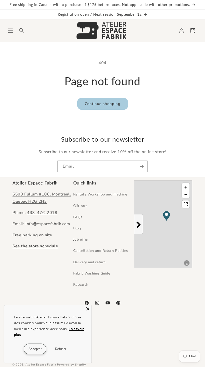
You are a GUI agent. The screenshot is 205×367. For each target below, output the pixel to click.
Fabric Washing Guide (91, 273)
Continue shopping (102, 103)
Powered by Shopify (71, 365)
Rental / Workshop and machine (100, 194)
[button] (10, 30)
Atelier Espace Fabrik (41, 365)
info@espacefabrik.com (48, 224)
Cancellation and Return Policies (100, 250)
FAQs (77, 217)
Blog (77, 228)
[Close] (87, 308)
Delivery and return (89, 262)
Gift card (80, 205)
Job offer (80, 239)
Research (80, 284)
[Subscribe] (141, 166)
